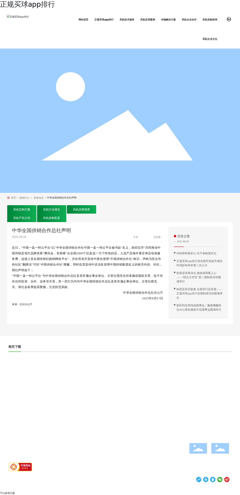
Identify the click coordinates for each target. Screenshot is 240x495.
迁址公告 (183, 236)
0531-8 (214, 412)
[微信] (219, 479)
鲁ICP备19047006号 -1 (55, 478)
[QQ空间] (205, 479)
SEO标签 (130, 478)
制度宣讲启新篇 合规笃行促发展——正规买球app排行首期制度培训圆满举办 (199, 293)
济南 (123, 478)
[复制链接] (198, 479)
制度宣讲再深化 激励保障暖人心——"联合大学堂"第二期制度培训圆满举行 (198, 277)
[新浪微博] (226, 479)
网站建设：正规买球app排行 (106, 478)
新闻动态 (39, 197)
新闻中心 (24, 197)
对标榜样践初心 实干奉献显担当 (196, 253)
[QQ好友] (212, 479)
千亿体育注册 (7, 492)
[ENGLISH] (229, 18)
